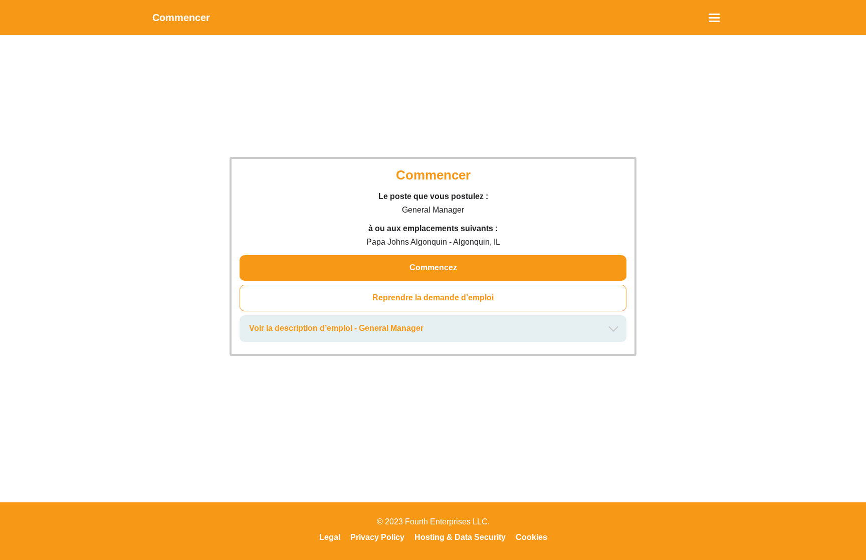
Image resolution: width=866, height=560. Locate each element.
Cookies (531, 537)
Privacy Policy (377, 537)
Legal (329, 537)
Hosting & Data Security (460, 537)
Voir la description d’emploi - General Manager (336, 328)
